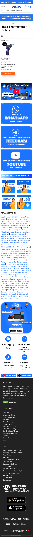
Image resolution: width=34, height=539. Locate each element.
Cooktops (4, 283)
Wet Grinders (22, 285)
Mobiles (3, 217)
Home (3, 23)
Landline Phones (12, 219)
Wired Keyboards (24, 253)
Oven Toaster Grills (22, 283)
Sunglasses (25, 251)
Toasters (10, 290)
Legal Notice (7, 478)
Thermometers (5, 61)
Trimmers (5, 273)
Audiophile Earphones (17, 234)
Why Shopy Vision (9, 426)
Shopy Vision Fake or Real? (12, 450)
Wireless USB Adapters (9, 266)
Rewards (6, 420)
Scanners (16, 264)
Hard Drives (15, 260)
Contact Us (7, 480)
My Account (7, 457)
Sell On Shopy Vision (10, 431)
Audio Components (19, 238)
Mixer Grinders (12, 285)
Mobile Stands (15, 251)
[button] (29, 6)
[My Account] (26, 6)
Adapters (4, 247)
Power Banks (5, 249)
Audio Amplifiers (6, 238)
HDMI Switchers (21, 294)
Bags (11, 270)
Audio (28, 221)
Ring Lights (23, 249)
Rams (8, 260)
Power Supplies (6, 268)
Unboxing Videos (9, 415)
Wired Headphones (7, 232)
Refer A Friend (8, 422)
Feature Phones (25, 217)
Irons (13, 288)
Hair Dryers (13, 273)
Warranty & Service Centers (12, 453)
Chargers (22, 245)
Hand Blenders (6, 288)
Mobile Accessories (15, 243)
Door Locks (18, 290)
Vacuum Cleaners (17, 279)
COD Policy (7, 466)
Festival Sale (7, 424)
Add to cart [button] (8, 73)
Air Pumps (20, 288)
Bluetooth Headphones (22, 232)
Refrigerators (5, 279)
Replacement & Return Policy (13, 471)
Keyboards (13, 253)
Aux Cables (15, 249)
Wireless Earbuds (23, 225)
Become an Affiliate (10, 433)
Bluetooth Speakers (15, 223)
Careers (5, 436)
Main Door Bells (14, 298)
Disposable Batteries (8, 294)
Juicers (3, 285)
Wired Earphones (15, 228)
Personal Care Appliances (22, 270)
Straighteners (22, 273)
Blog (4, 440)
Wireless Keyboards (7, 255)
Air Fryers (12, 283)
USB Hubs (23, 264)
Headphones (22, 230)
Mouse (17, 255)
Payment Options (9, 469)
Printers (9, 264)
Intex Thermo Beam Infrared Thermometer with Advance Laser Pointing (8, 65)
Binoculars (12, 292)
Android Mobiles (12, 217)
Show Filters (8, 36)
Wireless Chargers (23, 247)
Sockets (23, 260)
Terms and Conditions (11, 473)
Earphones (4, 228)
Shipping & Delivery (10, 464)
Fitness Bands (12, 245)
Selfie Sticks (5, 251)
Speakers (4, 223)
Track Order (7, 455)
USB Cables (12, 247)
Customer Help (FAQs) (11, 459)
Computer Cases (18, 268)
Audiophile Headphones (9, 236)
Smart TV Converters (8, 221)
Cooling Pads (22, 266)
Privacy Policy (8, 475)
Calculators (20, 292)
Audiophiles (5, 234)
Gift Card (6, 413)
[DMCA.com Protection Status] (16, 402)
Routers (3, 262)
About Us (6, 438)
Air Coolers (25, 277)
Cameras (21, 258)
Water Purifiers (13, 281)
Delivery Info (7, 462)
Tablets (3, 219)
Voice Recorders (12, 240)
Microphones (22, 236)
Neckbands (13, 230)
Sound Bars (12, 225)
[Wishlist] (13, 44)
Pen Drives (18, 262)
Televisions (23, 219)
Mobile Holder (17, 296)
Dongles (10, 262)
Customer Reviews (9, 417)
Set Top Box (21, 221)
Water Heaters (24, 281)
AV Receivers (23, 240)
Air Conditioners (15, 277)
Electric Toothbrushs (8, 275)
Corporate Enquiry (9, 429)
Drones (14, 258)
